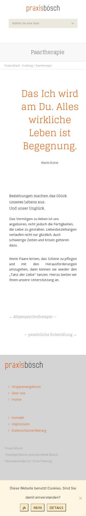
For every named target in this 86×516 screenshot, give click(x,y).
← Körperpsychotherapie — (32, 317)
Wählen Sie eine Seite (25, 23)
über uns (18, 393)
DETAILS (56, 507)
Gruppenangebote (26, 386)
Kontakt (18, 417)
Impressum (21, 424)
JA (24, 507)
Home (17, 399)
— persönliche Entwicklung (48, 334)
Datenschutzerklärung (29, 430)
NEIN (37, 507)
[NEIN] (80, 498)
